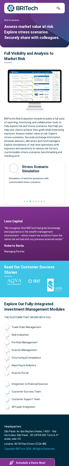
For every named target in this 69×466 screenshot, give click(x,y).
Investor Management (24, 350)
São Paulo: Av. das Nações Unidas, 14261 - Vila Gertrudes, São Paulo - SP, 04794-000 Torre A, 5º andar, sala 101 (31, 435)
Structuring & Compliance (26, 357)
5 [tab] (36, 201)
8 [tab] (44, 201)
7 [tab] (41, 201)
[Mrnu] (58, 8)
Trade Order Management (26, 327)
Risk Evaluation (20, 334)
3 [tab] (30, 201)
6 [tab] (38, 201)
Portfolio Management (25, 342)
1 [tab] (24, 201)
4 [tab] (33, 201)
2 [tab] (27, 201)
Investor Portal (20, 373)
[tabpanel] (34, 173)
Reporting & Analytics (24, 365)
